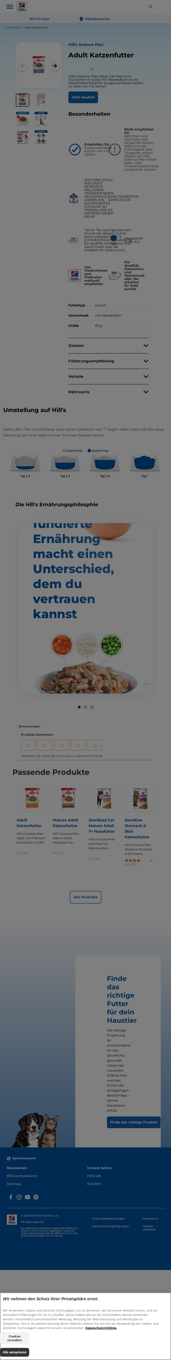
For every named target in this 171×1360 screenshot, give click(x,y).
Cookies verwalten (14, 1338)
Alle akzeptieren (14, 1352)
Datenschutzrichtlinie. (101, 1328)
